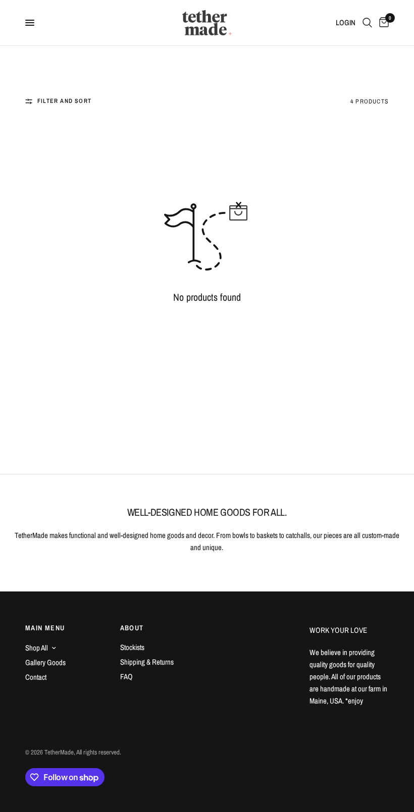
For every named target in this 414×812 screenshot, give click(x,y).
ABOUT (132, 627)
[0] (382, 22)
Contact (35, 677)
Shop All (36, 647)
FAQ (126, 676)
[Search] (367, 22)
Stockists (132, 647)
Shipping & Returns (147, 662)
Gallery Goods (45, 662)
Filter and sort (64, 101)
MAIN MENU (45, 627)
